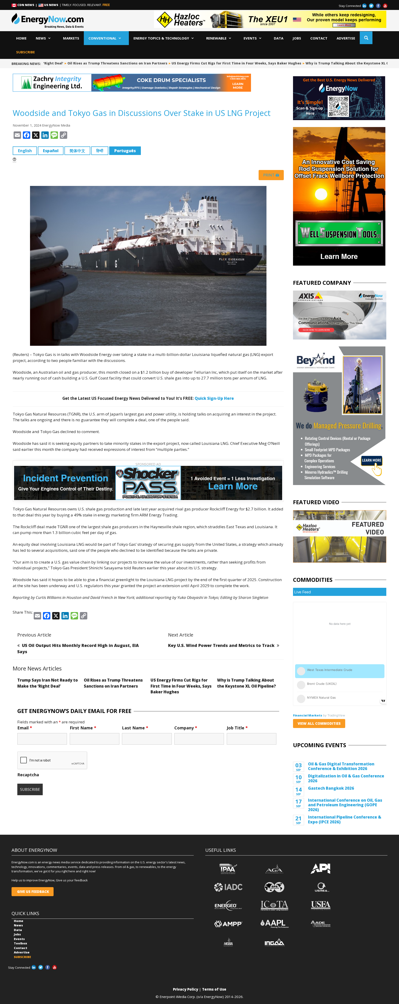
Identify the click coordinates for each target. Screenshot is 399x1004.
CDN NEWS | (27, 5)
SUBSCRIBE (25, 52)
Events (250, 38)
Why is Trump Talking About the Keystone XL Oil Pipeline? (332, 63)
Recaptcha (28, 774)
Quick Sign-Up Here (214, 398)
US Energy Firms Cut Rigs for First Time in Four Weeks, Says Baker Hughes (211, 63)
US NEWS (51, 5)
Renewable (216, 38)
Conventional (102, 38)
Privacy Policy (185, 989)
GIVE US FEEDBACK (32, 891)
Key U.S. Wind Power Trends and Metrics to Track (221, 645)
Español (50, 150)
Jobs (297, 38)
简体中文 (77, 150)
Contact (318, 38)
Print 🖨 (271, 175)
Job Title (237, 727)
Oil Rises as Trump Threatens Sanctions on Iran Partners (92, 63)
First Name (83, 727)
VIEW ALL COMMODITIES (319, 723)
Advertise (346, 38)
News (41, 38)
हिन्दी (99, 150)
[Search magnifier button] (366, 37)
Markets (71, 38)
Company (185, 727)
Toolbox (20, 943)
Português (125, 150)
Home (21, 38)
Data (278, 38)
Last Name (135, 727)
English (25, 150)
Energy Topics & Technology (161, 38)
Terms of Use (214, 989)
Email (24, 727)
